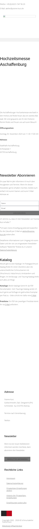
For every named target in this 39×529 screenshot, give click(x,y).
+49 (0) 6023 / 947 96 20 (20, 420)
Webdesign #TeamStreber (12, 526)
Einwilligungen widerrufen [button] (16, 503)
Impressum (10, 478)
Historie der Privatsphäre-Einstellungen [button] (16, 496)
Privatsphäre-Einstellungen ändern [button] (16, 489)
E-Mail (33, 295)
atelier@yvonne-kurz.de (19, 424)
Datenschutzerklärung (8, 250)
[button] (19, 40)
